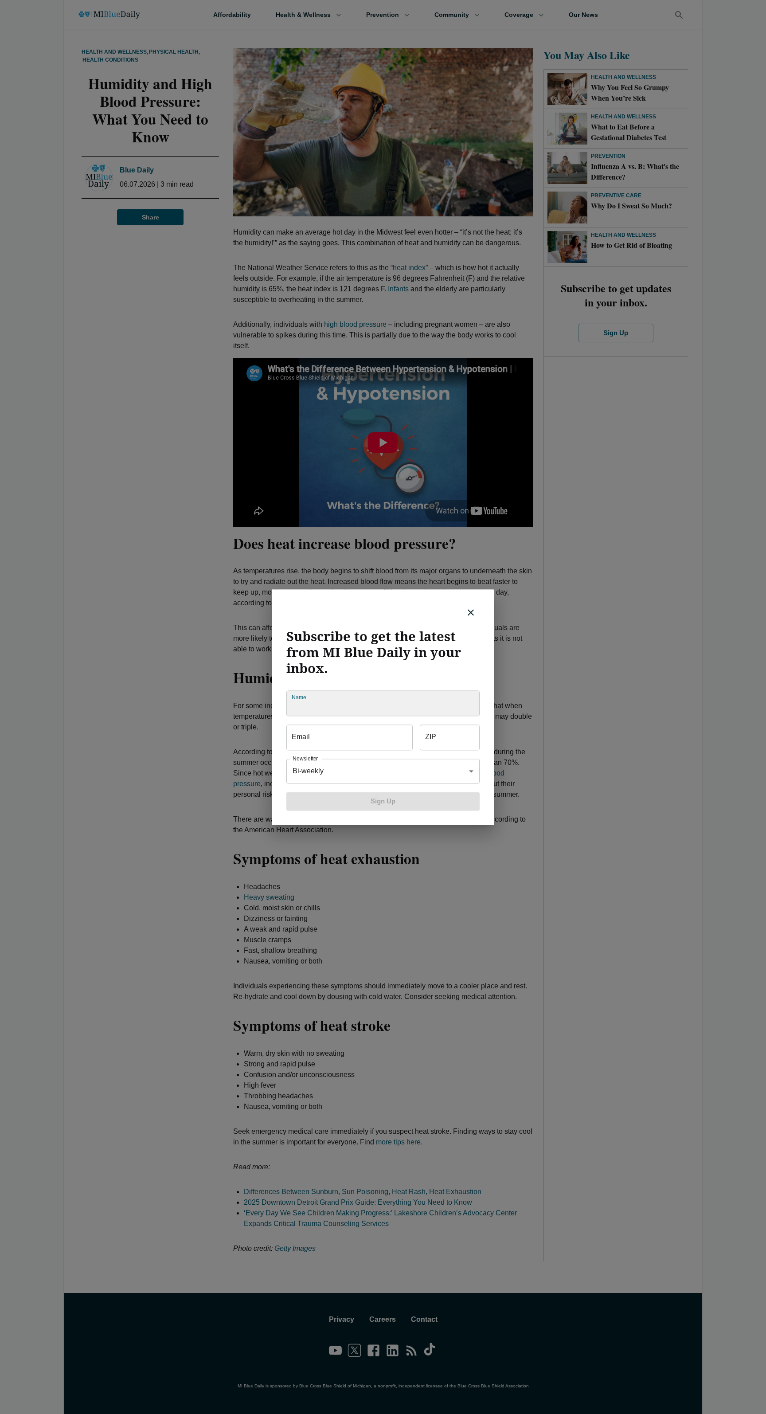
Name (299, 697)
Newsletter (305, 758)
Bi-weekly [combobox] (308, 771)
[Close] (471, 612)
